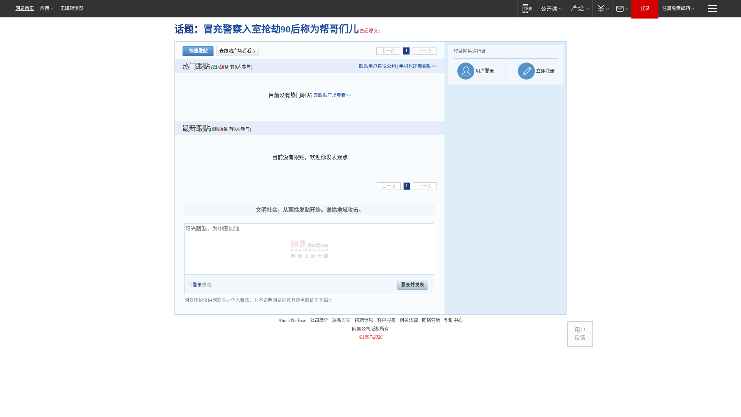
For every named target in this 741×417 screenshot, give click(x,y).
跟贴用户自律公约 (377, 66)
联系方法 (341, 320)
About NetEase (292, 320)
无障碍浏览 (71, 8)
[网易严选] (578, 8)
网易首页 (24, 8)
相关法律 (408, 320)
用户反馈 (580, 334)
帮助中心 (453, 320)
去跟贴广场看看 (235, 51)
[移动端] (527, 8)
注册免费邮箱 (676, 8)
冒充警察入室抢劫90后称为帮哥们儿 (280, 29)
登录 (645, 8)
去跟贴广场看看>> (332, 95)
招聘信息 (364, 320)
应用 (44, 8)
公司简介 (319, 320)
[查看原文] (369, 31)
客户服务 (386, 320)
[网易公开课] (551, 8)
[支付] (602, 8)
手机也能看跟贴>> (418, 66)
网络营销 (431, 320)
